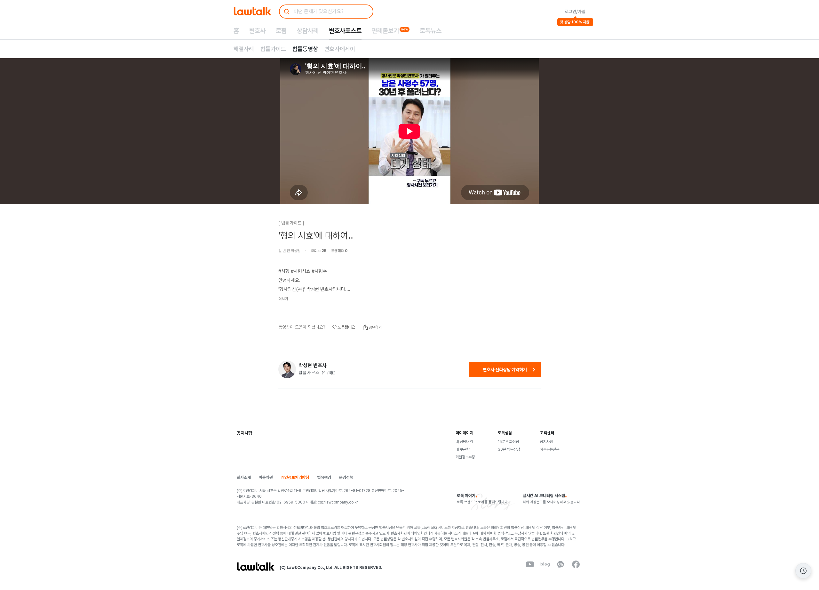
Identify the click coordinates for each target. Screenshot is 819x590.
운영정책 (346, 477)
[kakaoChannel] (560, 564)
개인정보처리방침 (295, 477)
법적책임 (324, 477)
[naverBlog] (545, 564)
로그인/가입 (575, 11)
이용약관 (266, 477)
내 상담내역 (464, 441)
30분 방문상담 (509, 449)
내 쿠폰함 (462, 449)
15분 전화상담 (508, 441)
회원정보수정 (465, 457)
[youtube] (529, 564)
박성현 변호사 (312, 365)
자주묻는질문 (549, 449)
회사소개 (244, 477)
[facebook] (575, 564)
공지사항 (546, 441)
